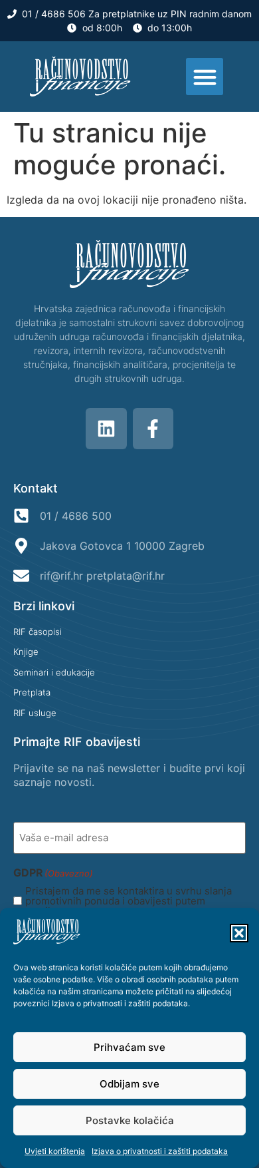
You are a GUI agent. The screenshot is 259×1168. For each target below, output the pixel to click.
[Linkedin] (106, 428)
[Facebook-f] (153, 428)
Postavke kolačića (130, 1120)
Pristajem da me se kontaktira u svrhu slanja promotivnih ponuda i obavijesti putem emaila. (128, 901)
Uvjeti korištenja (55, 1151)
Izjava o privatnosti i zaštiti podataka (120, 1003)
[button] (239, 933)
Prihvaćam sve (129, 1047)
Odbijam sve (129, 1083)
